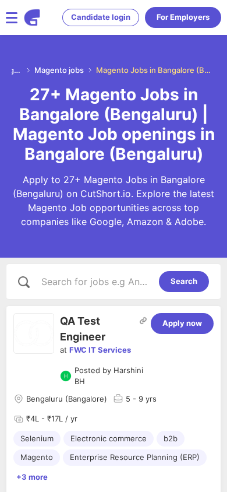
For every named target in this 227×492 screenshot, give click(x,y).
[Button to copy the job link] (143, 320)
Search (184, 281)
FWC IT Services (100, 349)
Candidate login (100, 17)
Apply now (182, 323)
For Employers (183, 17)
